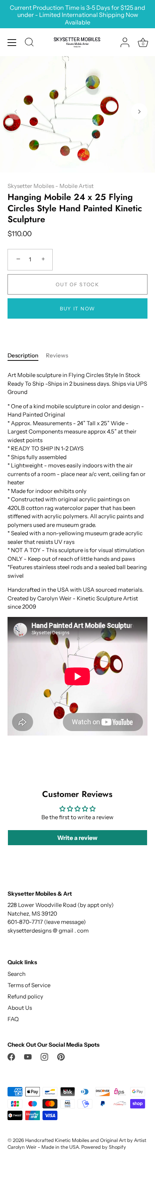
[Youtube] (28, 1056)
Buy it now (77, 308)
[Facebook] (11, 1056)
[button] (16, 111)
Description (23, 355)
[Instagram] (44, 1056)
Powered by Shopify (103, 1147)
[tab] (27, 355)
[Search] (29, 43)
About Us (20, 1007)
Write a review (77, 837)
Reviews (57, 355)
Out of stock (77, 284)
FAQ (13, 1019)
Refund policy (25, 996)
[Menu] (12, 42)
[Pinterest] (61, 1056)
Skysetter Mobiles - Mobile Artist (51, 185)
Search (17, 973)
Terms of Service (29, 985)
